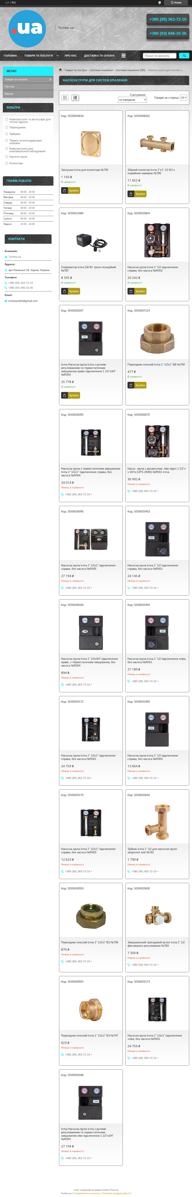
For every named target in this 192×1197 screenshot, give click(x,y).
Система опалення (101, 70)
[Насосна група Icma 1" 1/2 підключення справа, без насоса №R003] (157, 729)
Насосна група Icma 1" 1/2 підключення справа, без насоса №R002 (153, 269)
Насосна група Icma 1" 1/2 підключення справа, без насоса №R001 (153, 567)
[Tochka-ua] (27, 28)
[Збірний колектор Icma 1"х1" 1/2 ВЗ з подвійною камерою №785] (157, 143)
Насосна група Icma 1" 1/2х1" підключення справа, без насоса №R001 (88, 757)
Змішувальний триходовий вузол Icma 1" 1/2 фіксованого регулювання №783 (156, 944)
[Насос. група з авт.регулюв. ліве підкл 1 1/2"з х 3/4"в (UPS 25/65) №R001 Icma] (157, 442)
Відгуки (9, 93)
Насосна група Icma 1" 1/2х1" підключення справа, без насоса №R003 (88, 850)
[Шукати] (184, 55)
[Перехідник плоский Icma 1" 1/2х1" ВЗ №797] (91, 1009)
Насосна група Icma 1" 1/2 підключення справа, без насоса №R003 (153, 757)
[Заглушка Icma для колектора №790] (91, 143)
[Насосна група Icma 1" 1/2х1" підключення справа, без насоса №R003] (91, 823)
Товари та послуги (38, 55)
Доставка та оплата (99, 55)
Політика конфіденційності (117, 1193)
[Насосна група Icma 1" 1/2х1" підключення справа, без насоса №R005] (91, 539)
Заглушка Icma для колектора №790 (84, 169)
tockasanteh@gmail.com (23, 300)
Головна (10, 55)
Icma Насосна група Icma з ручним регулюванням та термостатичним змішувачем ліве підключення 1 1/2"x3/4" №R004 (87, 1134)
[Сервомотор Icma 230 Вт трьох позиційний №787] (91, 241)
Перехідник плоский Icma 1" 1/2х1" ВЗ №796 (89, 942)
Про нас (71, 55)
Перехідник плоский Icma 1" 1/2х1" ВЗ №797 (89, 1035)
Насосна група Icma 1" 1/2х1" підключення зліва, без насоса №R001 (155, 1037)
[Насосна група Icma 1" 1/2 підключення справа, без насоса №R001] (157, 539)
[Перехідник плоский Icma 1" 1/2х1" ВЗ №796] (91, 916)
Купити (73, 190)
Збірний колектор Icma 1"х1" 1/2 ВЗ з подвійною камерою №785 (151, 171)
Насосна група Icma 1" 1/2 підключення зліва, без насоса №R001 (157, 660)
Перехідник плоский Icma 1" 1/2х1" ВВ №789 (156, 364)
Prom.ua (114, 1190)
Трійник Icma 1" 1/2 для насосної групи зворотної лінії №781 (152, 850)
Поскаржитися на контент (87, 1193)
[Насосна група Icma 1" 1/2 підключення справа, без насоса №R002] (157, 241)
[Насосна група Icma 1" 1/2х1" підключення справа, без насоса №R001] (91, 729)
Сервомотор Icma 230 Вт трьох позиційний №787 (88, 269)
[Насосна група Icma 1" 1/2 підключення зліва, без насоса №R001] (157, 632)
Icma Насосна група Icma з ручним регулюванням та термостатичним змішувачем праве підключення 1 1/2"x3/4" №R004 (88, 369)
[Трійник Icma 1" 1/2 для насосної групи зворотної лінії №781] (157, 823)
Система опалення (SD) (130, 70)
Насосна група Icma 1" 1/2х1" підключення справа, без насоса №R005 (88, 567)
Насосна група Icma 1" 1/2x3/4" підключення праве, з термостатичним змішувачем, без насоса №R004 (89, 662)
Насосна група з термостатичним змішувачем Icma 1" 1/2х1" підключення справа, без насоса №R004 (90, 472)
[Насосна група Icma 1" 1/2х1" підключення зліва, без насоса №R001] (157, 1009)
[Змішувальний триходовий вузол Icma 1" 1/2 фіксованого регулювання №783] (157, 916)
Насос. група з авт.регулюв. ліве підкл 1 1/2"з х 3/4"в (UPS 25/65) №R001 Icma (156, 470)
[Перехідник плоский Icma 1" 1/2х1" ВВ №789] (157, 338)
